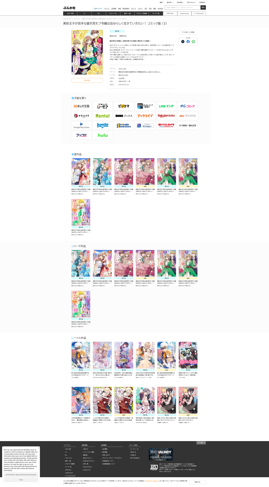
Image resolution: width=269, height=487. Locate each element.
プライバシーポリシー (152, 481)
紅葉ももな (123, 36)
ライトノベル (122, 68)
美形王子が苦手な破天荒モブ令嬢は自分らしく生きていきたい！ (140, 72)
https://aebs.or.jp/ (165, 471)
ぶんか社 (121, 78)
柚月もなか (113, 36)
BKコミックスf (123, 75)
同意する (197, 482)
